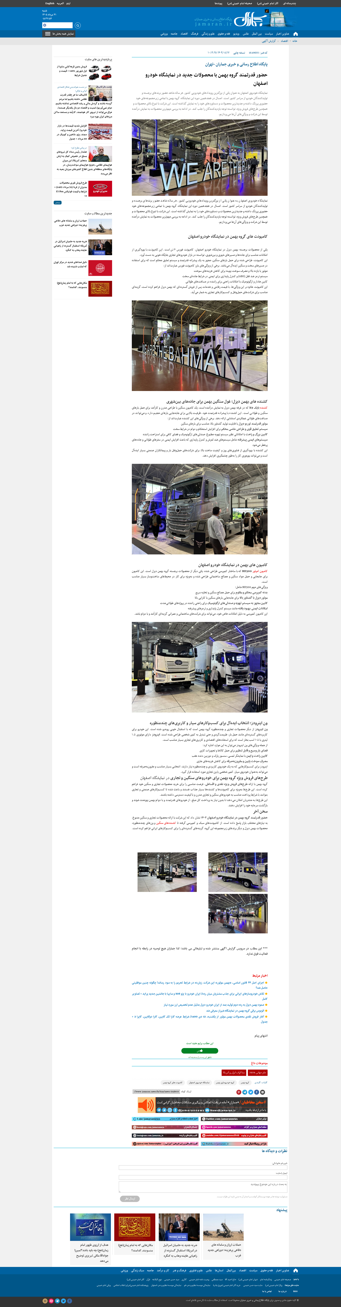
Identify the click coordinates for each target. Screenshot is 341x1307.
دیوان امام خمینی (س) (248, 1280)
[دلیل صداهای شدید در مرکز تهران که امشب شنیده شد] (100, 268)
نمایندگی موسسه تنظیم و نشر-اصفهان (166, 1285)
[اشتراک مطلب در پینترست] (239, 1092)
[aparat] (51, 1301)
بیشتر (57, 202)
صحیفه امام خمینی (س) (239, 3)
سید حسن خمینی (171, 1280)
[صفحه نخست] (295, 34)
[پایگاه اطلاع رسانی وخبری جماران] (230, 19)
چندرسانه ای (289, 3)
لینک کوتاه (186, 1091)
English (49, 3)
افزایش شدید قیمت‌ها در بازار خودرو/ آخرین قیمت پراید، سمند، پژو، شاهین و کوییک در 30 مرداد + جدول (72, 132)
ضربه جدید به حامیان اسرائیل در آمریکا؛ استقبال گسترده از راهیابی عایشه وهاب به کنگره (70, 245)
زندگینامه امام (266, 1280)
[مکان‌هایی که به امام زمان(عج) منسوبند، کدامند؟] (100, 289)
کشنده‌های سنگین (166, 823)
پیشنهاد (281, 1210)
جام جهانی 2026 (257, 1072)
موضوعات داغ (259, 1063)
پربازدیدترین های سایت (98, 59)
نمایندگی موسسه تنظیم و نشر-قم (197, 1285)
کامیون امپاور (260, 571)
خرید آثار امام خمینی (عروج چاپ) (227, 1285)
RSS (295, 1291)
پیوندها (218, 3)
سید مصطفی (217, 1280)
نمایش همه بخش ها (63, 33)
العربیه (60, 3)
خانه (294, 41)
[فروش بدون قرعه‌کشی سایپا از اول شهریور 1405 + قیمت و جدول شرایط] (100, 72)
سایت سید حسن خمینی (252, 1285)
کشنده (263, 407)
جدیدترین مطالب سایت (98, 213)
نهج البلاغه (157, 1280)
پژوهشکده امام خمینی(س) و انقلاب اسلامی (130, 1285)
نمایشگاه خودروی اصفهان (199, 1083)
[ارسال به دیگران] (262, 1092)
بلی (198, 1051)
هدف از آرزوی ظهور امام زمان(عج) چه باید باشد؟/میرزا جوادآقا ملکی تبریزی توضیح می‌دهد (91, 1253)
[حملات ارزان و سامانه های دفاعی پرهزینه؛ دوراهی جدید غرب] (100, 226)
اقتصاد (284, 41)
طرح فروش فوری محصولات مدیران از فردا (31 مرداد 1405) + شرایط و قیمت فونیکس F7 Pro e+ (70, 189)
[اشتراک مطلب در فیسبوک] (256, 1092)
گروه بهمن (245, 1083)
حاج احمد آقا (230, 1280)
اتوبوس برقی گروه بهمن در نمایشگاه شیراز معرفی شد (235, 1010)
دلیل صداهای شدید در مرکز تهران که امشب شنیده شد (70, 264)
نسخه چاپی (239, 52)
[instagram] (45, 1301)
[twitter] (63, 1301)
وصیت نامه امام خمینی (199, 1280)
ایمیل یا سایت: (281, 1173)
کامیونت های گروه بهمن (173, 1083)
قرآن (148, 1280)
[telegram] (57, 1301)
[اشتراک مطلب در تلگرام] (244, 1092)
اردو (68, 3)
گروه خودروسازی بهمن (225, 1083)
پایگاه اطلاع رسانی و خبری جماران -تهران (236, 64)
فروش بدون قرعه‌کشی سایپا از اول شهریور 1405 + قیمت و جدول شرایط (72, 71)
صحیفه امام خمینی (282, 1280)
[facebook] (69, 1301)
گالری (184, 1280)
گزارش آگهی (269, 41)
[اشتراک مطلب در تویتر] (250, 1092)
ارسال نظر (130, 1198)
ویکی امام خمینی (104, 1285)
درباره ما (282, 1291)
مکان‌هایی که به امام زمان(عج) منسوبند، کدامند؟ (72, 285)
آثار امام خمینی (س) (267, 3)
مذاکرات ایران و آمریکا (234, 1072)
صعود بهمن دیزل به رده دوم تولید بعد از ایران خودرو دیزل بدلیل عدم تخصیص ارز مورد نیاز (214, 1004)
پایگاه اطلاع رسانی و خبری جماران (254, 1300)
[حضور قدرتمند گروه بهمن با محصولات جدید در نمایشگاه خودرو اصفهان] (200, 157)
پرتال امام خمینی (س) (273, 1285)
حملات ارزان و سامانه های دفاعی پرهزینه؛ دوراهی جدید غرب (70, 223)
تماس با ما (267, 1291)
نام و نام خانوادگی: (279, 1163)
